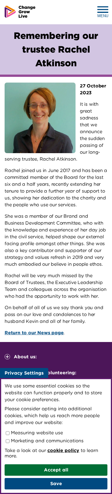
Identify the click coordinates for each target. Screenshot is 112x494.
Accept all (56, 470)
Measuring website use (36, 432)
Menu (102, 16)
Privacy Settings (24, 373)
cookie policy (63, 450)
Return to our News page (34, 332)
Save (56, 483)
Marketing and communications (46, 440)
